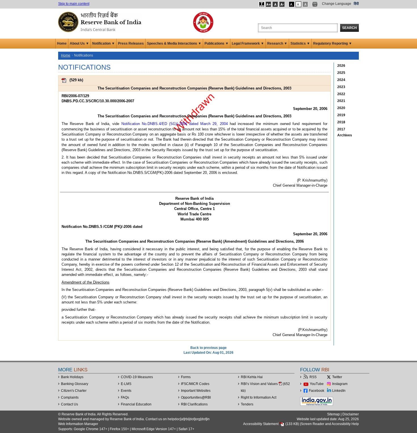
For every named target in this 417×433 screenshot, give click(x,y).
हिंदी (356, 4)
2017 (341, 129)
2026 (341, 66)
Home (62, 43)
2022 (341, 94)
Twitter (337, 377)
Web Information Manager (78, 424)
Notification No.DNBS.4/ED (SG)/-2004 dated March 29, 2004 (174, 124)
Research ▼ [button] (277, 43)
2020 (341, 108)
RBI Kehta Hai (252, 377)
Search (349, 28)
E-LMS (126, 384)
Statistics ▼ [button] (300, 43)
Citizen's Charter (74, 391)
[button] (262, 4)
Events (126, 391)
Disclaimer (350, 414)
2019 (341, 115)
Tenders (247, 404)
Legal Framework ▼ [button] (248, 43)
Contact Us (69, 404)
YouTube (317, 384)
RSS (313, 377)
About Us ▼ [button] (79, 43)
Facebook (316, 391)
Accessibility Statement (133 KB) (271, 424)
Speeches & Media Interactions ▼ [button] (174, 43)
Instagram (340, 384)
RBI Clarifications (194, 404)
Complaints (70, 397)
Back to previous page (208, 348)
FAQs (125, 397)
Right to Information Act (258, 397)
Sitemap (333, 414)
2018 (341, 122)
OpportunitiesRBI (196, 397)
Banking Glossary (74, 384)
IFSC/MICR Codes (195, 384)
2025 (341, 73)
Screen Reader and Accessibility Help (330, 424)
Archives (344, 135)
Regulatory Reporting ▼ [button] (332, 43)
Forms (186, 377)
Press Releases (131, 43)
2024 (341, 80)
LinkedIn (339, 391)
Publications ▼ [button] (217, 43)
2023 (341, 87)
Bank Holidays (72, 377)
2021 (341, 101)
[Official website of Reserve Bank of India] (100, 22)
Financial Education (136, 404)
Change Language (336, 4)
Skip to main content (73, 4)
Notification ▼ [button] (103, 43)
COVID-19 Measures (137, 377)
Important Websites (195, 391)
